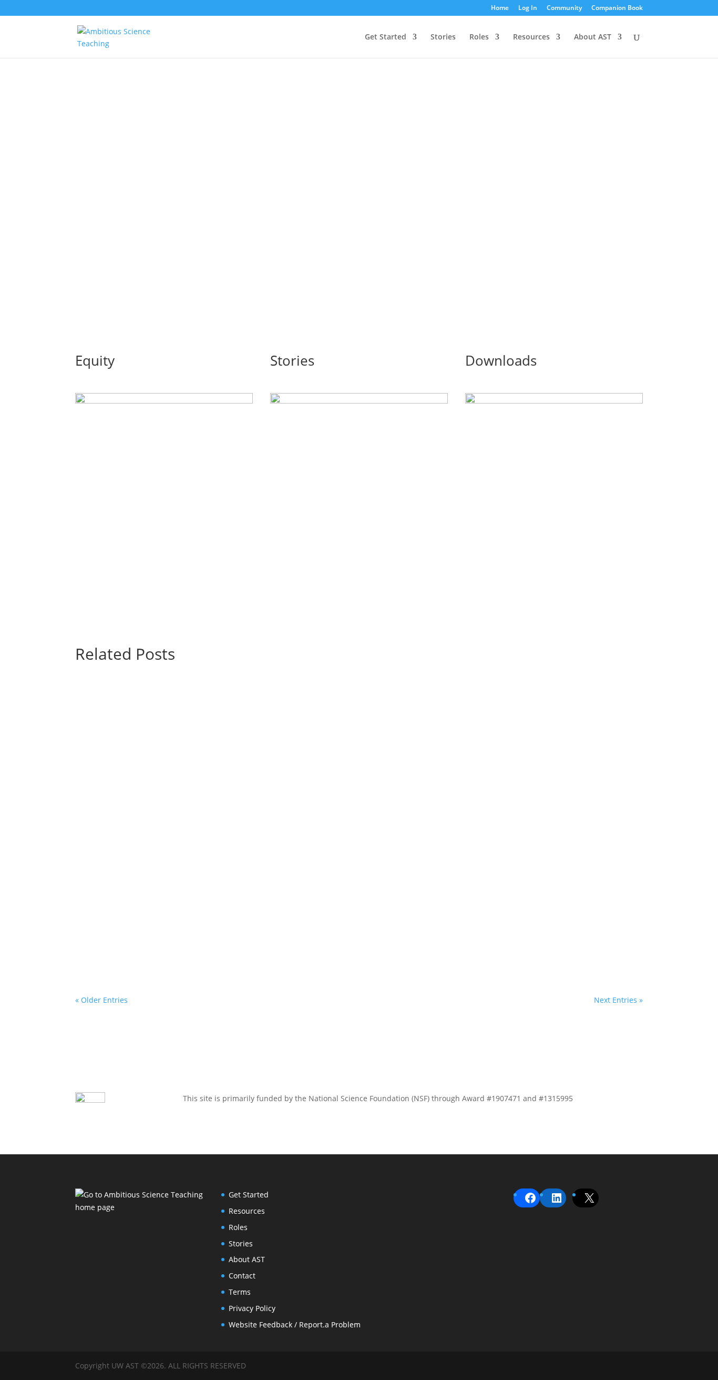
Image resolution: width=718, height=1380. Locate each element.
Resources (531, 37)
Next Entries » (618, 1000)
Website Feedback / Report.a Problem (295, 1324)
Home (500, 8)
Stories (443, 37)
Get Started (385, 37)
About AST (592, 37)
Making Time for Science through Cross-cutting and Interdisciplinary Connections (265, 708)
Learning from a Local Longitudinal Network (183, 806)
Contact (242, 1276)
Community (564, 8)
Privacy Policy (252, 1308)
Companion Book (617, 8)
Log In (527, 8)
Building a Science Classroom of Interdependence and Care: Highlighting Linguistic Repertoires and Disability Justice (343, 916)
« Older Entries (101, 1000)
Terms (240, 1292)
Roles (479, 37)
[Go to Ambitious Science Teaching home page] (139, 1201)
